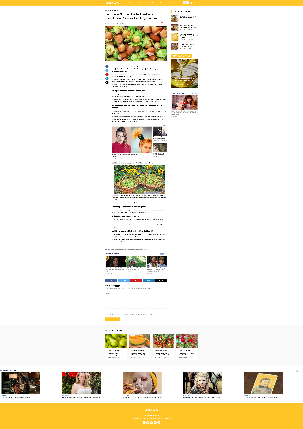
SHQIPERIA (140, 249)
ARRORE (108, 249)
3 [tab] (195, 61)
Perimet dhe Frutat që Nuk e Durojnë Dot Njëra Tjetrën (162, 354)
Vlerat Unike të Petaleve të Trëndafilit (187, 354)
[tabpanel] (184, 73)
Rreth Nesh (148, 415)
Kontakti (156, 415)
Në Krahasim (140, 3)
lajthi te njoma (126, 249)
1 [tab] (193, 61)
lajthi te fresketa (116, 249)
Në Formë (130, 3)
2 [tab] (194, 61)
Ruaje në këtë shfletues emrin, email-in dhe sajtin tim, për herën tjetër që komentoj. (131, 314)
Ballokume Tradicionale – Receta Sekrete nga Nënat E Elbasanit (189, 36)
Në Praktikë (171, 3)
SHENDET (134, 249)
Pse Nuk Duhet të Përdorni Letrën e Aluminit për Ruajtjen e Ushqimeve (184, 80)
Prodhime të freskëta (112, 10)
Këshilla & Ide (179, 76)
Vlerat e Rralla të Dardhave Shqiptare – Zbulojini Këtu (115, 354)
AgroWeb (107, 22)
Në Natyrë (161, 3)
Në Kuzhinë (151, 3)
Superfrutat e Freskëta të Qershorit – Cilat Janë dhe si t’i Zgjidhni (139, 354)
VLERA (146, 249)
